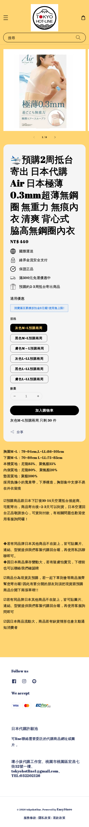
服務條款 (30, 818)
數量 (13, 388)
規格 (13, 319)
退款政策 (59, 818)
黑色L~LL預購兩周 (29, 369)
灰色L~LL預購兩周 (29, 358)
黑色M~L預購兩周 (28, 338)
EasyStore (64, 809)
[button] (6, 18)
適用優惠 (17, 298)
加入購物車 (44, 410)
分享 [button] (20, 432)
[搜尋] (78, 37)
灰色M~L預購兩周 (28, 328)
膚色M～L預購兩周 (29, 348)
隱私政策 (44, 818)
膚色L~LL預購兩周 (29, 379)
